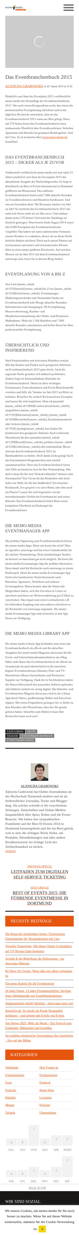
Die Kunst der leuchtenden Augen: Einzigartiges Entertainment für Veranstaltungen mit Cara (35, 936)
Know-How (47, 1090)
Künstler (10, 1097)
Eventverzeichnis (20, 740)
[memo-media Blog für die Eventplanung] (22, 7)
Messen (9, 1105)
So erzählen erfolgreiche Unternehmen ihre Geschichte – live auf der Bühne (39, 1038)
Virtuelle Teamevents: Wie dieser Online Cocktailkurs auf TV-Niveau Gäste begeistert (38, 949)
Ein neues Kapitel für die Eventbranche (29, 983)
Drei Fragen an (49, 1067)
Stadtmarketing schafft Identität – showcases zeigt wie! (39, 1003)
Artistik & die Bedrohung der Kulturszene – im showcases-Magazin (34, 961)
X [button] (42, 1229)
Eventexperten (48, 1075)
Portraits (45, 1105)
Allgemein (11, 1067)
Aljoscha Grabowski (24, 86)
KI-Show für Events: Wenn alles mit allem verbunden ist (38, 974)
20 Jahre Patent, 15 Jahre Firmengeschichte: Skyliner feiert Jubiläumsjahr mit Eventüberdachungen (38, 993)
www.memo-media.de (54, 137)
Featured (45, 1082)
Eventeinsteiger (14, 1075)
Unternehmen (48, 1112)
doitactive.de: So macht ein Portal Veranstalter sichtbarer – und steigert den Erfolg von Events (34, 1013)
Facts (32, 731)
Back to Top (37, 1187)
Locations (46, 1097)
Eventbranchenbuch (37, 736)
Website (10, 851)
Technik (10, 1112)
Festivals (10, 1090)
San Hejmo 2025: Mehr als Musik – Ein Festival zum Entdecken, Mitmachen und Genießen (38, 1026)
